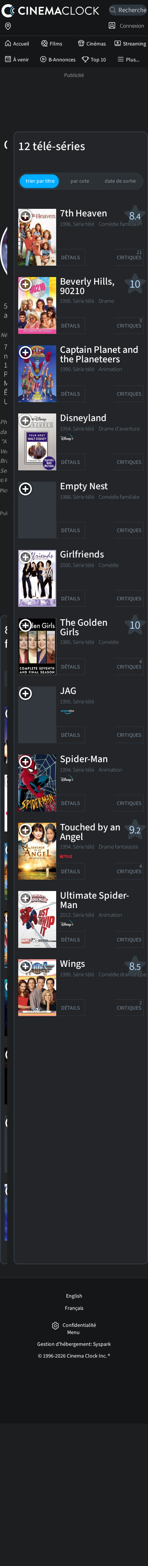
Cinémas (96, 44)
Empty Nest (84, 487)
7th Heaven (83, 214)
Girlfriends (82, 555)
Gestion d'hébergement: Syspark (74, 1344)
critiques (129, 255)
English (74, 1296)
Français (74, 1308)
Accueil (21, 44)
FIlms (56, 44)
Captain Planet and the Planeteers (99, 355)
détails (70, 258)
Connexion (131, 26)
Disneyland (83, 418)
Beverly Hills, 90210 (87, 286)
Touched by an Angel (90, 832)
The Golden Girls (83, 627)
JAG (68, 691)
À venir (21, 60)
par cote (80, 181)
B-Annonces (62, 60)
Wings (72, 964)
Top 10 (98, 60)
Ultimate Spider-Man (94, 900)
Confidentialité (79, 1325)
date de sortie (120, 181)
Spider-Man (84, 759)
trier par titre (40, 181)
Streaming (134, 44)
